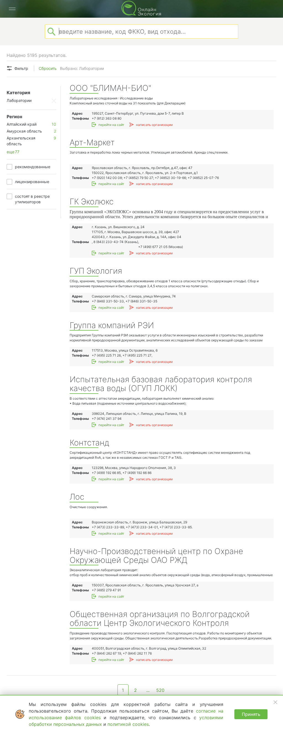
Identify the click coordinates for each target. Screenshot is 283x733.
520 (160, 690)
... (148, 690)
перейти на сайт (111, 125)
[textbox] (141, 31)
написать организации (154, 125)
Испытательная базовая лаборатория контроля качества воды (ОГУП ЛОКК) (161, 384)
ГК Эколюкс (92, 201)
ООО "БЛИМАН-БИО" (110, 88)
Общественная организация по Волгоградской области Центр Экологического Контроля (160, 619)
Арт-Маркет (92, 142)
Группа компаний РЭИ (112, 325)
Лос (77, 497)
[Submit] (51, 32)
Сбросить (48, 68)
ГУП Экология (96, 271)
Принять (251, 714)
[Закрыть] (275, 702)
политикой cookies (128, 724)
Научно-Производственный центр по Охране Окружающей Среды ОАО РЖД (156, 556)
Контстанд (89, 442)
